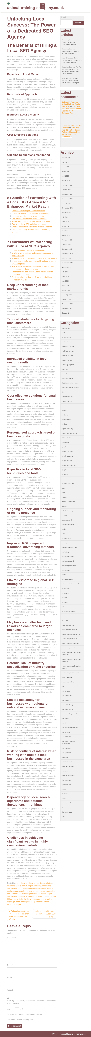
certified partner (67, 355)
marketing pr (66, 570)
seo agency (37, 891)
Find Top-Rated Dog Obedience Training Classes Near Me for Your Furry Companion (71, 132)
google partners (67, 456)
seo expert (65, 718)
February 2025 (67, 240)
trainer (64, 789)
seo (30, 891)
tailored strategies (14, 904)
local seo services (36, 883)
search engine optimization (71, 648)
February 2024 (67, 295)
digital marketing (67, 378)
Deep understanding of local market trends (28, 211)
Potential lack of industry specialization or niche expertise (34, 258)
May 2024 (65, 281)
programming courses (69, 629)
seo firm (64, 723)
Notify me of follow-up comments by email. (25, 1014)
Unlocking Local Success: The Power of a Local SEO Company (45, 913)
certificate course (68, 346)
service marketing (35, 896)
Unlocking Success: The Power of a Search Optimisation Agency (70, 42)
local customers (33, 899)
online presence (27, 902)
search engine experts (69, 639)
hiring (9, 899)
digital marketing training (70, 387)
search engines (67, 677)
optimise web (66, 588)
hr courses (65, 479)
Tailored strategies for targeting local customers (30, 213)
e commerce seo (67, 397)
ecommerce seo (67, 401)
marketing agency (14, 886)
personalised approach (43, 902)
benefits (53, 896)
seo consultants (67, 709)
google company (67, 451)
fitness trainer (66, 438)
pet (63, 607)
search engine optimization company (32, 888)
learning (64, 497)
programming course (69, 625)
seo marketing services (28, 894)
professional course (68, 611)
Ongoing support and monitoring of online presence (32, 227)
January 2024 (66, 299)
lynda (63, 534)
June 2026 (65, 167)
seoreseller (65, 757)
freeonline (65, 442)
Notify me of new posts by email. (21, 1020)
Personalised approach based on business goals (31, 221)
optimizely (65, 593)
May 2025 (65, 226)
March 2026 (66, 180)
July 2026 (65, 162)
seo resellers (66, 737)
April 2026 (65, 176)
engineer (65, 415)
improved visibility (20, 899)
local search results (48, 899)
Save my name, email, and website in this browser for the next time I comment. (31, 1002)
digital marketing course (70, 383)
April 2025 (65, 231)
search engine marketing (31, 886)
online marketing (67, 579)
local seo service (67, 520)
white (63, 816)
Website (10, 990)
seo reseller (66, 732)
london (64, 529)
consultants (66, 374)
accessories (66, 328)
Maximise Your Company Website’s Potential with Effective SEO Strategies (70, 80)
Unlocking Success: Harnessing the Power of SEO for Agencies (70, 51)
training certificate (68, 803)
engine (18, 883)
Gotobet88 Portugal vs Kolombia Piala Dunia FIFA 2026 (71, 104)
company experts (68, 365)
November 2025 (67, 199)
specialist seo (66, 784)
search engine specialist (70, 673)
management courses (69, 547)
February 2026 (67, 185)
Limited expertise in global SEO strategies (28, 250)
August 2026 (66, 158)
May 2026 (65, 171)
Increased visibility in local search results (28, 216)
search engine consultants (71, 634)
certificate (65, 342)
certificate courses (68, 351)
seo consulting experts (69, 714)
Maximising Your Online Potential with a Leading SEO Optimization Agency (72, 60)
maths (64, 575)
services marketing (68, 775)
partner (64, 597)
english (64, 424)
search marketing (21, 891)
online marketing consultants (72, 584)
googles (64, 470)
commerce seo (67, 360)
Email (10, 977)
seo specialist (66, 753)
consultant (65, 369)
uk (62, 807)
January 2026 (66, 190)
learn (63, 492)
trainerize (65, 794)
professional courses (69, 616)
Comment (11, 938)
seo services (23, 896)
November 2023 (67, 308)
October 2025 (66, 203)
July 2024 (65, 272)
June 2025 (65, 222)
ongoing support (13, 902)
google (64, 447)
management (66, 538)
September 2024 (67, 263)
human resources (68, 483)
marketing (48, 883)
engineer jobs (66, 419)
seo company (12, 894)
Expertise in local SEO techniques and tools (29, 224)
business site (66, 337)
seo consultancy (67, 705)
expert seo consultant (69, 433)
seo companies (48, 891)
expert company (67, 429)
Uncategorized (67, 812)
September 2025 (67, 208)
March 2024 (66, 290)
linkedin (64, 506)
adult (63, 333)
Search (63, 17)
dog (63, 392)
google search (67, 460)
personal (65, 602)
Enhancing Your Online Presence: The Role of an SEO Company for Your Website (19, 915)
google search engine (69, 465)
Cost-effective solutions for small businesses (29, 219)
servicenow (66, 771)
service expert (67, 762)
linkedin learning (67, 511)
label (63, 488)
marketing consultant (69, 566)
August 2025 (66, 212)
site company (66, 780)
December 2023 (67, 304)
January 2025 (66, 244)
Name (10, 965)
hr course (65, 474)
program (65, 620)
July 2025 (65, 217)
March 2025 (66, 235)
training (64, 798)
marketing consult (68, 561)
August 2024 (66, 267)
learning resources (68, 502)
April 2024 (65, 285)
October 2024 (66, 258)
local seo (25, 883)
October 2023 (66, 313)
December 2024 (67, 249)
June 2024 (65, 276)
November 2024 (67, 254)
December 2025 (67, 194)
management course (69, 543)
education (65, 406)
